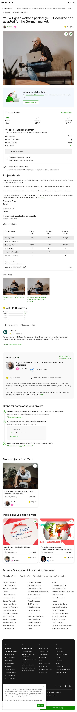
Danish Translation (34, 595)
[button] (15, 26)
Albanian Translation (34, 582)
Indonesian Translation (10, 607)
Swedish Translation (34, 622)
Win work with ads (28, 665)
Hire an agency (10, 657)
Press (58, 663)
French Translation (58, 598)
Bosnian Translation (59, 585)
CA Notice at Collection (53, 692)
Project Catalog (7, 8)
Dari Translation (57, 595)
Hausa (54, 601)
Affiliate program (44, 663)
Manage (40, 705)
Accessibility (47, 695)
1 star (5, 319)
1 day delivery (48, 552)
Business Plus (9, 663)
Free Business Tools (45, 669)
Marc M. (10, 27)
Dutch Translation (9, 598)
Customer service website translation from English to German (36, 299)
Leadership (59, 651)
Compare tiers (66, 112)
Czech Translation (9, 595)
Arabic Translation (9, 585)
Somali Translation (34, 619)
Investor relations (61, 654)
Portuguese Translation (35, 616)
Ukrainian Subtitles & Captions (62, 626)
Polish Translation (9, 616)
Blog (40, 660)
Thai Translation (8, 626)
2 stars (5, 317)
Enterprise (8, 660)
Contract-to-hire (10, 669)
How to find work (27, 648)
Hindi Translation (33, 604)
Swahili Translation (9, 622)
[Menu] (3, 3)
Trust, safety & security (63, 669)
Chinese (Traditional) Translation (63, 592)
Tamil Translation (58, 622)
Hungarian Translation (59, 604)
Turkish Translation (34, 626)
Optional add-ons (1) (16, 151)
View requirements (14, 417)
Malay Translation (34, 610)
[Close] (43, 686)
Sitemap (54, 695)
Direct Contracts (10, 672)
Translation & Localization (35, 95)
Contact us (59, 666)
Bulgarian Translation (10, 588)
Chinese (5, 592)
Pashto (30, 613)
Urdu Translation (8, 629)
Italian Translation (34, 607)
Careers (58, 657)
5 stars (5, 312)
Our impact (59, 660)
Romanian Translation (59, 616)
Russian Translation (9, 619)
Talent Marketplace (11, 651)
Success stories (44, 651)
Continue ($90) (57, 708)
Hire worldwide (10, 675)
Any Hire (8, 666)
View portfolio (64, 359)
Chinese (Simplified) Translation (38, 592)
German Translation (9, 601)
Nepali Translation (58, 610)
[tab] (11, 325)
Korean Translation (9, 610)
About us (59, 648)
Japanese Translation (59, 607)
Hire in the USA (10, 678)
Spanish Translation (58, 619)
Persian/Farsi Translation (60, 613)
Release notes (43, 672)
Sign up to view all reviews (12, 344)
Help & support (44, 648)
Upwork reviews (44, 654)
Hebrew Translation (9, 604)
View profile (63, 356)
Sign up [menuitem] (69, 2)
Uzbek (30, 629)
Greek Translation (34, 601)
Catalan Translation (59, 588)
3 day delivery (12, 497)
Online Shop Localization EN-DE (13, 298)
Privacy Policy (38, 700)
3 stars (5, 315)
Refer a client (43, 666)
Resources (42, 657)
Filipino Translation (34, 598)
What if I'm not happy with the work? (20, 446)
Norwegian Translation (10, 613)
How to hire (8, 648)
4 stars (5, 313)
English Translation (9, 582)
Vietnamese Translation (60, 629)
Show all (13, 436)
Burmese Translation (35, 588)
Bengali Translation (34, 585)
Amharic (55, 582)
